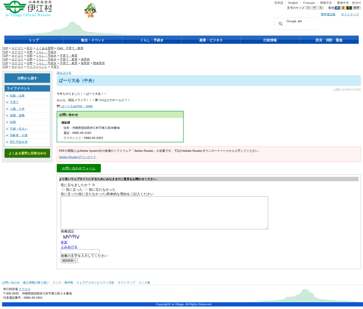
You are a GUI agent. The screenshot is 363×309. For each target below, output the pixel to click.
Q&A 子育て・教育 (70, 48)
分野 (30, 52)
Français (309, 2)
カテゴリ (17, 48)
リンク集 (144, 282)
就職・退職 (17, 115)
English (293, 2)
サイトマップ (350, 14)
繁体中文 (343, 2)
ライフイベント (37, 66)
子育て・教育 (69, 55)
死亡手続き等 (19, 142)
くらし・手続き (152, 40)
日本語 (278, 2)
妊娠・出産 (17, 95)
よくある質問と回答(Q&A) (27, 153)
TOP (5, 48)
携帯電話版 (328, 14)
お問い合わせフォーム (79, 168)
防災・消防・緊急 (329, 40)
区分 (30, 48)
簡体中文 (326, 2)
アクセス (24, 289)
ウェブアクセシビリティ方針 (95, 282)
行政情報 (270, 40)
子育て (55, 66)
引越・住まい (19, 128)
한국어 (356, 2)
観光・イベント (93, 40)
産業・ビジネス (211, 40)
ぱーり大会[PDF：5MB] (77, 106)
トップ (34, 40)
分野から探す (27, 78)
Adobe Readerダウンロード (77, 157)
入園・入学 (17, 109)
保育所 (85, 59)
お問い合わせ (11, 282)
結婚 (13, 122)
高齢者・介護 (19, 135)
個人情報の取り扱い (36, 282)
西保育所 (99, 63)
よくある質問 (45, 48)
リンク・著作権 (63, 282)
